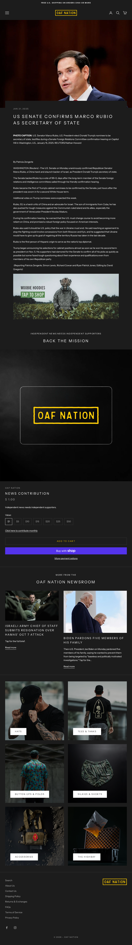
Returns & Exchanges (16, 901)
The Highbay (87, 856)
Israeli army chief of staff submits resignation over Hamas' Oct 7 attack (31, 630)
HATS (18, 731)
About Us (10, 885)
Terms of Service (13, 912)
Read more (10, 647)
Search (8, 880)
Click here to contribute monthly (21, 530)
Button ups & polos (29, 794)
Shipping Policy (12, 896)
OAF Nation (12, 488)
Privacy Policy (12, 917)
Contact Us (10, 891)
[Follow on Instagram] (15, 927)
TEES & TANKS (87, 731)
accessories (24, 856)
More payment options (66, 558)
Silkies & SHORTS (90, 794)
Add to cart (66, 541)
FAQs (8, 907)
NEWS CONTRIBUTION (27, 493)
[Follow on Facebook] (6, 927)
